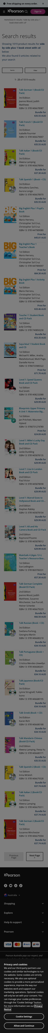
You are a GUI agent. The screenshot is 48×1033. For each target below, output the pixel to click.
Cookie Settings (24, 1016)
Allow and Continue (24, 1025)
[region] (24, 995)
